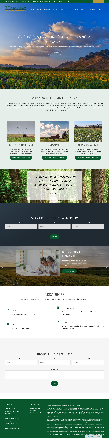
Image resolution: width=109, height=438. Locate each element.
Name (21, 222)
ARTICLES (15, 310)
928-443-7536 (11, 408)
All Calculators (35, 412)
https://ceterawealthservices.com (85, 429)
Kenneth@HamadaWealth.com (64, 2)
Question (54, 369)
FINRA (78, 420)
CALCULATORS (68, 308)
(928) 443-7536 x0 (46, 2)
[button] (33, 9)
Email (54, 222)
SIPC (81, 420)
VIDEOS (15, 325)
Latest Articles (35, 408)
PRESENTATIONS (68, 322)
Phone (88, 222)
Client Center (98, 2)
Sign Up (54, 237)
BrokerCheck (77, 405)
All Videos (33, 410)
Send (54, 383)
